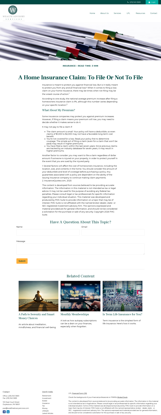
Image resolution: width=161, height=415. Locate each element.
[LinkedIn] (8, 411)
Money (45, 408)
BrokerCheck (122, 397)
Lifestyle (45, 411)
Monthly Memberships (75, 314)
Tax (43, 406)
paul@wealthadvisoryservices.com (16, 408)
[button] (92, 13)
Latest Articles (47, 413)
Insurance (46, 403)
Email (84, 227)
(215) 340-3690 (135, 2)
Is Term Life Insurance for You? (122, 314)
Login (153, 2)
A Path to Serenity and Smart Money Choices (36, 316)
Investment (46, 398)
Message (20, 241)
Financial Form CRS (79, 393)
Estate (44, 401)
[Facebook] (4, 411)
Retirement (46, 396)
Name (19, 227)
